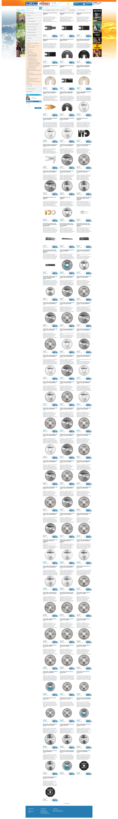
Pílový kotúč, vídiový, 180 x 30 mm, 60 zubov (49, 698)
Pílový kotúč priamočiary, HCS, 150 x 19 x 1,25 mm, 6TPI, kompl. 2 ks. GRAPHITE (67, 224)
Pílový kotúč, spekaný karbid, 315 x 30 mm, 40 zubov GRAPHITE (50, 567)
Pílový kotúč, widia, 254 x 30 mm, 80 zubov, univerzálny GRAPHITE (67, 751)
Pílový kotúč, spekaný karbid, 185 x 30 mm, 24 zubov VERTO (67, 382)
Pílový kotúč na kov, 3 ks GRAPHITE (65, 198)
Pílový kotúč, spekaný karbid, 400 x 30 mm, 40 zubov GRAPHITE (67, 567)
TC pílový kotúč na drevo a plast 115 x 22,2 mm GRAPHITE (83, 751)
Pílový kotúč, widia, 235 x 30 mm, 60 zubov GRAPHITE (50, 751)
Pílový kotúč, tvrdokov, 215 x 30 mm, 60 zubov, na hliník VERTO (66, 593)
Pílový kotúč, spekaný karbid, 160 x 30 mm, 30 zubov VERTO (50, 329)
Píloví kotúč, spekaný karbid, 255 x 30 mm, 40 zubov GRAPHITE (50, 171)
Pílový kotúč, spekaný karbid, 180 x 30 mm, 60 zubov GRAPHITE (84, 356)
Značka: (44, 10)
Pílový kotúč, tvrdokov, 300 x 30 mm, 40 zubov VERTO (83, 593)
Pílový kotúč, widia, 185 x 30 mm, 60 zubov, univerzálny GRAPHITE (84, 698)
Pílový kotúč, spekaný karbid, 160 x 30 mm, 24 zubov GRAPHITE (50, 303)
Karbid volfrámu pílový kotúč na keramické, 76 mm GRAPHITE (50, 92)
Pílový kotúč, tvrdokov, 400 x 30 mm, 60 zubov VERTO (66, 646)
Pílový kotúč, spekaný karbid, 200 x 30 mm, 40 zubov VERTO (67, 514)
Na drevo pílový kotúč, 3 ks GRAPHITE (82, 119)
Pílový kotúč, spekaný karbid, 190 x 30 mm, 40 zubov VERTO (67, 461)
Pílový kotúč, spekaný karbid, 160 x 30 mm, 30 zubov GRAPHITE (84, 303)
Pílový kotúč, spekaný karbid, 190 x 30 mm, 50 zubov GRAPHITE (84, 461)
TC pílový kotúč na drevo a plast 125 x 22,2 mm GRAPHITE (50, 777)
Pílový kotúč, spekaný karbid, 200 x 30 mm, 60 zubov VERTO (84, 514)
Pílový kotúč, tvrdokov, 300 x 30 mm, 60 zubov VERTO (49, 619)
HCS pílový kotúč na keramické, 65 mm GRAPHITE (50, 66)
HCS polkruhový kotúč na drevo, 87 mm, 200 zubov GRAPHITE (83, 40)
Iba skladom (82, 10)
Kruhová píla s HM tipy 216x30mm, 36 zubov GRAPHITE (84, 92)
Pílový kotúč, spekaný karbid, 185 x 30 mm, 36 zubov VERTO (50, 408)
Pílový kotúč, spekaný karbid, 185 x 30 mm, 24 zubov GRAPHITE (50, 382)
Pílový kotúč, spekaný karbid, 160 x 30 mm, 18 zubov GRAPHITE (67, 277)
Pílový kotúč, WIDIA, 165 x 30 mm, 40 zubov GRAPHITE (67, 250)
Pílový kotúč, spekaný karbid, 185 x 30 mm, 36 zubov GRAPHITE (84, 382)
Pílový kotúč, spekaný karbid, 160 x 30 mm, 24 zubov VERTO (67, 303)
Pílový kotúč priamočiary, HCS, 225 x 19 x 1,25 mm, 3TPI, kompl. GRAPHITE (50, 250)
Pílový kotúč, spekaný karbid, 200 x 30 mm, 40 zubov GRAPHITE (50, 514)
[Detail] (50, 60)
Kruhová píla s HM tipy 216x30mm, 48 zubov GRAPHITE (50, 119)
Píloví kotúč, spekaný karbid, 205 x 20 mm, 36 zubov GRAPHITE (67, 145)
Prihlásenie (90, 0)
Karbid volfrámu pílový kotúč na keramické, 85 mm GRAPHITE (66, 92)
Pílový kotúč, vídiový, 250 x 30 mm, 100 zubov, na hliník (66, 698)
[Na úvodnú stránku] (41, 3)
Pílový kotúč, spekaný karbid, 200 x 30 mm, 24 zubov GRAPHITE (67, 488)
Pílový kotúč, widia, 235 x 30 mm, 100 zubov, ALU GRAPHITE (50, 725)
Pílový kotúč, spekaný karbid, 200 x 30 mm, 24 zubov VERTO (84, 488)
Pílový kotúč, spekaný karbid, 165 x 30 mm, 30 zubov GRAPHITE (50, 356)
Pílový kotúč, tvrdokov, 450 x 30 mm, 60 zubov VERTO (83, 646)
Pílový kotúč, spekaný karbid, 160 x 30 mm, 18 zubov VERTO (84, 277)
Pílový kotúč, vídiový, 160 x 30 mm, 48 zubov (66, 672)
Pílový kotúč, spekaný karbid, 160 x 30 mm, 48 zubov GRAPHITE (67, 329)
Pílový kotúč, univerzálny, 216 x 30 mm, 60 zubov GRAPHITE (50, 672)
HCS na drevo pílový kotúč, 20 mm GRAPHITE (50, 13)
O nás (80, 0)
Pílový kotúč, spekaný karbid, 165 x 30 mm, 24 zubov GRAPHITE (84, 329)
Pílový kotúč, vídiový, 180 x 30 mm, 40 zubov (83, 672)
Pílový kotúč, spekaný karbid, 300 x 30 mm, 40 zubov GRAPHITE (84, 540)
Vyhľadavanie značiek (30, 10)
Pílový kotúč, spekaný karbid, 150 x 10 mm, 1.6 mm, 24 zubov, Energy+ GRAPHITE (50, 277)
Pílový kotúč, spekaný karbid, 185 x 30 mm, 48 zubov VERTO (84, 408)
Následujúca (67, 803)
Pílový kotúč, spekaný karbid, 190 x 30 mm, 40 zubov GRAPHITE (50, 461)
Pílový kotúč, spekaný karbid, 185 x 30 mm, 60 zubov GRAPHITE (50, 435)
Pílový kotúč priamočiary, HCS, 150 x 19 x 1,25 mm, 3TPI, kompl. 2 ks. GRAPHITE (50, 224)
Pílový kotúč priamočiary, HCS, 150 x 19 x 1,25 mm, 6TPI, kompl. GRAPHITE (84, 224)
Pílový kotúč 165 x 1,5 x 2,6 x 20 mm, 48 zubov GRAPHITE (83, 171)
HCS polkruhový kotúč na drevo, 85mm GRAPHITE (67, 40)
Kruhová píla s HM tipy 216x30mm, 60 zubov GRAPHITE (67, 119)
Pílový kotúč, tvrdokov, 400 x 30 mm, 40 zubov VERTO (49, 646)
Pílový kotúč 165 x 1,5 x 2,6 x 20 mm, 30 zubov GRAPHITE (66, 171)
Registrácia (85, 0)
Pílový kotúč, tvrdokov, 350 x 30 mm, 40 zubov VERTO (83, 619)
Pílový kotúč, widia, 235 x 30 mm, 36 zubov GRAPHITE (67, 725)
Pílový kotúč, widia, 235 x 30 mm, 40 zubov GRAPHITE (84, 725)
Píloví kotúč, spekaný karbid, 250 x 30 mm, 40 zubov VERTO (84, 145)
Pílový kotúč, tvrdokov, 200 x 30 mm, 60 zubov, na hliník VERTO (49, 593)
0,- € (89, 4)
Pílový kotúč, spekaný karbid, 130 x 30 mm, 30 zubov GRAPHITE (84, 250)
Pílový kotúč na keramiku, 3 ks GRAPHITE (49, 198)
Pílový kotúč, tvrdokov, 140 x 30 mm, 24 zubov (83, 567)
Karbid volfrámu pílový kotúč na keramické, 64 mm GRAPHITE (83, 66)
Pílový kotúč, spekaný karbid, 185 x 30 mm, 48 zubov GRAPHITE (67, 408)
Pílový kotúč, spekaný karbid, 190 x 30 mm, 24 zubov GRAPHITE (67, 435)
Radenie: (58, 10)
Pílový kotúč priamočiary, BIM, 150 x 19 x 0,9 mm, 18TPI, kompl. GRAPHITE (84, 198)
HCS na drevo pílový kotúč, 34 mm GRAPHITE (84, 13)
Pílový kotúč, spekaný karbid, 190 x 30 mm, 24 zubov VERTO (84, 435)
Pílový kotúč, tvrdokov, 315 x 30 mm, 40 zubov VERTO (66, 619)
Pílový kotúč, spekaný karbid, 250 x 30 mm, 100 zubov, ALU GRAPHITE (67, 540)
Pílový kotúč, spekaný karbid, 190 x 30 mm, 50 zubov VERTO (50, 488)
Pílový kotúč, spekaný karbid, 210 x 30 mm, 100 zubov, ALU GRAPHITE (50, 540)
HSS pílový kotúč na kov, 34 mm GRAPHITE (67, 66)
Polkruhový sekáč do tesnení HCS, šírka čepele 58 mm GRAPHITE (50, 145)
